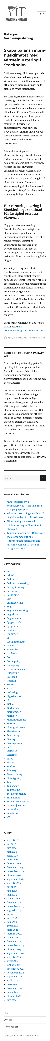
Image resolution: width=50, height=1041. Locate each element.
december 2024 (15, 902)
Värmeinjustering (37, 338)
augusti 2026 (14, 840)
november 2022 (15, 972)
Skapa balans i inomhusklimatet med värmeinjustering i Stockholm (25, 57)
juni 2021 (12, 1000)
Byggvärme (13, 626)
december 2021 (15, 988)
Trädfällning (13, 797)
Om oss (8, 1020)
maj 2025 (12, 894)
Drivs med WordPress (29, 1035)
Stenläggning (14, 778)
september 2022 (16, 976)
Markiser (12, 715)
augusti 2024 (14, 910)
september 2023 (15, 953)
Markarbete (13, 708)
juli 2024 (11, 914)
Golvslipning (14, 661)
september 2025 (16, 879)
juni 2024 (12, 918)
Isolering (12, 680)
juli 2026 (11, 844)
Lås (8, 700)
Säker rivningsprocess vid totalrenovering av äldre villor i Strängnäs (24, 525)
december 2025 (15, 867)
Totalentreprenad (16, 793)
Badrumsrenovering (18, 583)
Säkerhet (12, 750)
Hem (6, 1013)
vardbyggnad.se (11, 1035)
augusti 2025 (14, 883)
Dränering (12, 634)
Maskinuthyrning (16, 719)
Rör (9, 747)
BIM (9, 598)
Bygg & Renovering (17, 610)
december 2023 (15, 941)
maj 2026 (12, 851)
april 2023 (12, 961)
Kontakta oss (11, 1026)
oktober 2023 (14, 949)
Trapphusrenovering (18, 801)
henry (10, 338)
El (8, 637)
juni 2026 (12, 847)
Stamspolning (14, 774)
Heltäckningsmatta (17, 669)
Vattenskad (13, 809)
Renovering (13, 735)
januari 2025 (14, 898)
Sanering (12, 754)
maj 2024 (12, 922)
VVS (9, 817)
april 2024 (12, 925)
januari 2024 (14, 937)
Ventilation (13, 813)
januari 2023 (13, 964)
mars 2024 (12, 929)
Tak (9, 782)
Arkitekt (11, 575)
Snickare (11, 766)
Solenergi (12, 770)
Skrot (10, 758)
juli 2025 (11, 886)
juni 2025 (12, 890)
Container (12, 630)
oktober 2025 (14, 875)
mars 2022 (12, 984)
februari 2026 (14, 863)
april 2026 (12, 855)
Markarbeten (14, 711)
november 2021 (15, 992)
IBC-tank (12, 676)
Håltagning (13, 665)
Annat (10, 571)
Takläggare (13, 786)
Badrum (11, 579)
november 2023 (15, 945)
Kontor (11, 684)
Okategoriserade (16, 727)
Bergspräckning (15, 587)
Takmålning (13, 789)
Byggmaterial (14, 618)
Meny (42, 14)
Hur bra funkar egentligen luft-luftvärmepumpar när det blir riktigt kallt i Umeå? (24, 544)
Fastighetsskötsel (16, 641)
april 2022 (12, 980)
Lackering (12, 692)
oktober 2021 (14, 996)
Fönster (11, 645)
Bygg (9, 606)
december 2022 (15, 968)
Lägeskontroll (14, 696)
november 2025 (15, 871)
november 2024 (15, 906)
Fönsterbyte (13, 649)
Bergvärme (13, 591)
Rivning (11, 739)
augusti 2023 (14, 957)
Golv (9, 657)
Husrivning (13, 672)
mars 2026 (12, 859)
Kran (9, 688)
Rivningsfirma (14, 743)
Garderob (12, 653)
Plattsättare (13, 731)
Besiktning (13, 595)
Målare (10, 704)
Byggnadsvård (14, 622)
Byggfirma (12, 614)
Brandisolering (15, 602)
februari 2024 (14, 933)
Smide (10, 762)
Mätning (11, 723)
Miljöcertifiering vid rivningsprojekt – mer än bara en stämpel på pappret (25, 505)
